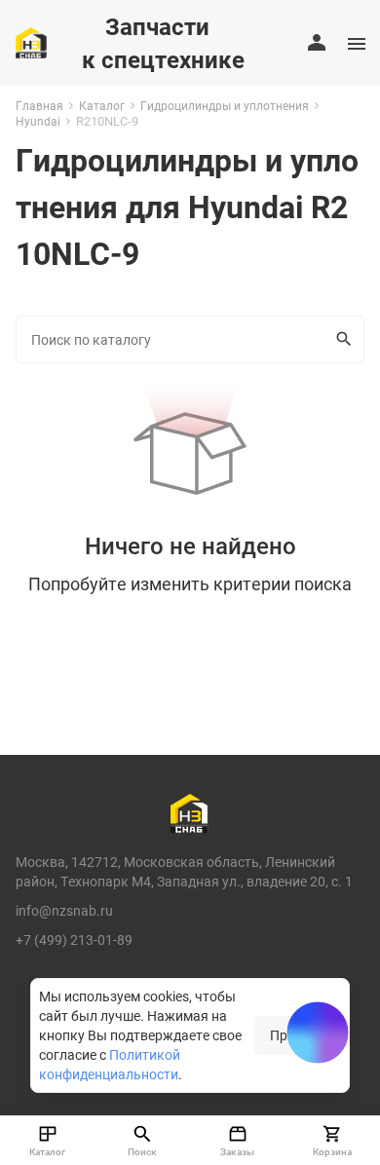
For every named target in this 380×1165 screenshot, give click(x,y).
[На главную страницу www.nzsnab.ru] (31, 42)
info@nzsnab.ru (64, 910)
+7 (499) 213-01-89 (74, 939)
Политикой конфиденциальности (109, 1064)
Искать (345, 339)
